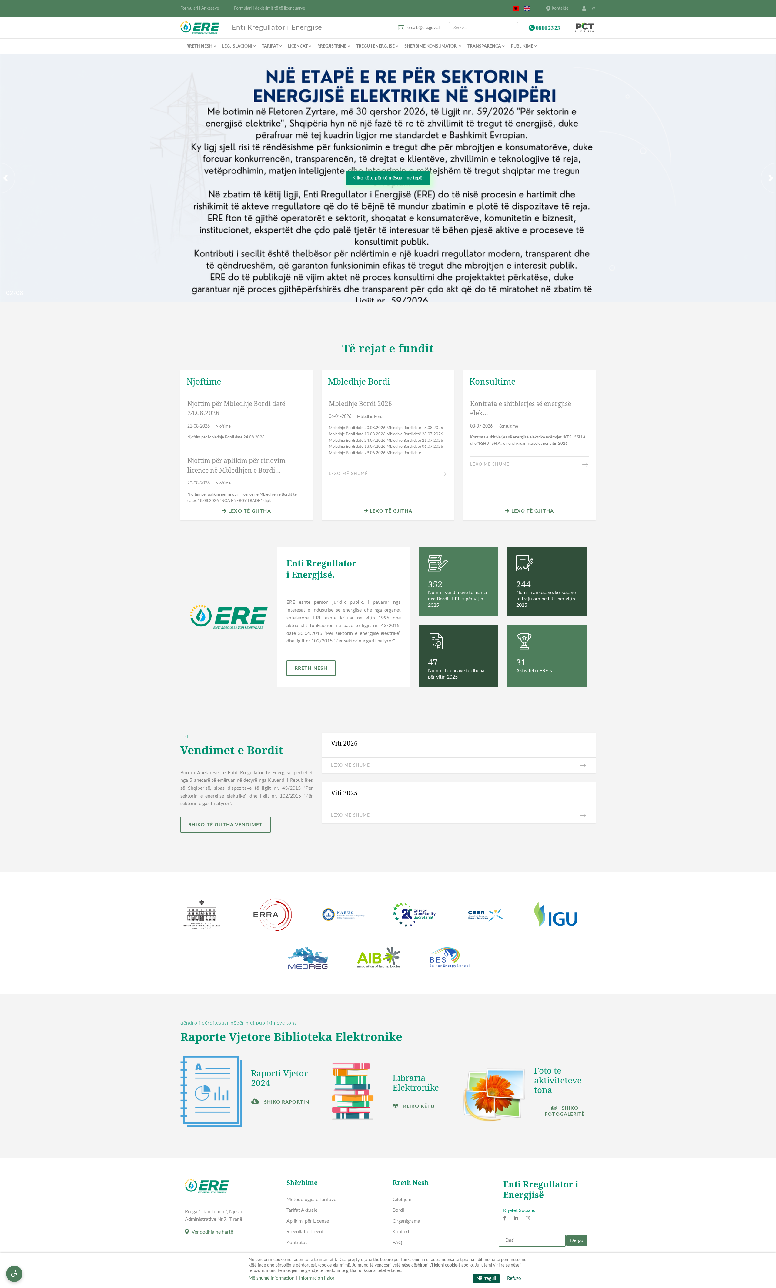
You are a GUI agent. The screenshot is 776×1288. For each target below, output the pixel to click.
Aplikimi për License (307, 1221)
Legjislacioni (237, 46)
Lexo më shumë (348, 474)
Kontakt (401, 1231)
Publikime (522, 46)
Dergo (576, 1240)
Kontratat (296, 1242)
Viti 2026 (344, 743)
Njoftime (223, 426)
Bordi (398, 1210)
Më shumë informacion (271, 1278)
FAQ (397, 1242)
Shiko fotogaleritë (565, 1111)
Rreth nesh (199, 46)
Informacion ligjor (316, 1278)
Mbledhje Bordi (370, 417)
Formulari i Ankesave (199, 8)
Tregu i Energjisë (375, 46)
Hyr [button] (591, 8)
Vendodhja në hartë (212, 1232)
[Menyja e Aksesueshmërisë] (14, 1274)
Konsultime (508, 426)
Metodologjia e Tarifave (311, 1199)
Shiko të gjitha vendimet (226, 824)
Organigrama (406, 1221)
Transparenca (484, 46)
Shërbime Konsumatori (431, 46)
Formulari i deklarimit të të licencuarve (269, 8)
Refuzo (514, 1278)
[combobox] (483, 27)
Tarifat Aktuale (301, 1210)
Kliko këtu (418, 1106)
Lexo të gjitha (249, 511)
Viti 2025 (344, 793)
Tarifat (270, 46)
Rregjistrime (331, 46)
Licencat (298, 46)
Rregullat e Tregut (305, 1231)
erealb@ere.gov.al (423, 28)
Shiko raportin (285, 1102)
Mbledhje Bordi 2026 (360, 403)
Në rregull (486, 1278)
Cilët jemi (403, 1199)
